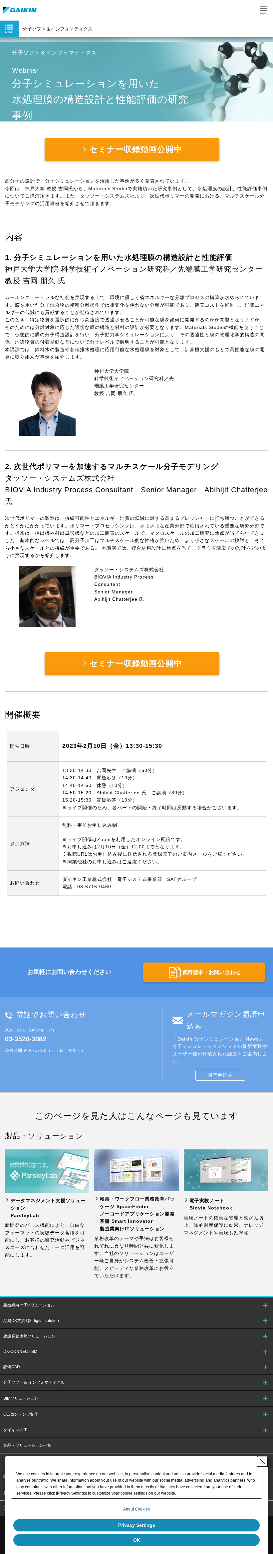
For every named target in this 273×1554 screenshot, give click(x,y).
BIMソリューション (20, 1398)
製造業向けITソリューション (29, 1305)
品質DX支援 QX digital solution (31, 1320)
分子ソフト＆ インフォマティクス (33, 1382)
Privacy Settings (136, 1525)
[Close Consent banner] (262, 1461)
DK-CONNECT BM (20, 1351)
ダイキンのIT (15, 1430)
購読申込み (220, 1075)
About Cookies (136, 1509)
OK (136, 1540)
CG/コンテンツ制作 (20, 1414)
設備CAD (11, 1366)
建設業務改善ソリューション (29, 1336)
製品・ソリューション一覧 (27, 1445)
